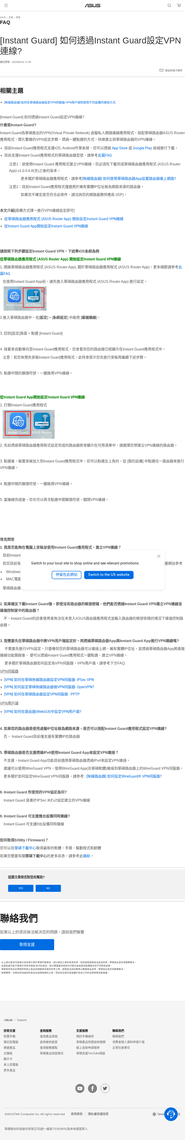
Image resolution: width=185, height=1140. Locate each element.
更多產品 (9, 1070)
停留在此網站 (66, 575)
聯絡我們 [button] (118, 1030)
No (48, 888)
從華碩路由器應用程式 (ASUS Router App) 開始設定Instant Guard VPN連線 (63, 219)
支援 (11, 17)
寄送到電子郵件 (174, 70)
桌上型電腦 (11, 1064)
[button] (6, 5)
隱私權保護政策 (98, 1114)
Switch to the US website (109, 575)
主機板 (8, 1053)
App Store (119, 148)
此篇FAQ (105, 155)
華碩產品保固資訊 (51, 1053)
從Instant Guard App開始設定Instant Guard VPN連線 (46, 226)
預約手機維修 (85, 1036)
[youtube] (79, 1088)
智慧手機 (9, 1036)
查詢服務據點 (49, 1047)
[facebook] (92, 1088)
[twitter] (105, 1088)
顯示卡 (8, 1058)
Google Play (142, 148)
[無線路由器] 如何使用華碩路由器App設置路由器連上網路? (129, 178)
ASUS (3, 17)
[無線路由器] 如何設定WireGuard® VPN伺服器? (124, 776)
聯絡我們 (118, 1036)
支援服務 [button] (82, 1030)
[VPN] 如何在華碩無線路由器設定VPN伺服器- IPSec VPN (49, 680)
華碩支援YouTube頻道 (90, 1053)
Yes (20, 888)
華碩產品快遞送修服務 (91, 1041)
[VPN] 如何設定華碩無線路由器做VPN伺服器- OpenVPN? (49, 687)
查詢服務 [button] (46, 1030)
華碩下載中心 (25, 848)
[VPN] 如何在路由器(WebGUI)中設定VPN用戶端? (42, 711)
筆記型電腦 (11, 1041)
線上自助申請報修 (88, 1047)
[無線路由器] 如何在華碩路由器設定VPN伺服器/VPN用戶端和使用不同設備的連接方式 (60, 102)
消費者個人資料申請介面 (128, 1041)
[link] (93, 5)
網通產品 (9, 1047)
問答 (18, 17)
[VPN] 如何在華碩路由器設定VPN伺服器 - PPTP (42, 694)
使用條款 (77, 1114)
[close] (159, 556)
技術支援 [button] (9, 1030)
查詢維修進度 (49, 1041)
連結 (86, 856)
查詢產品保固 (49, 1036)
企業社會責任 (121, 1047)
